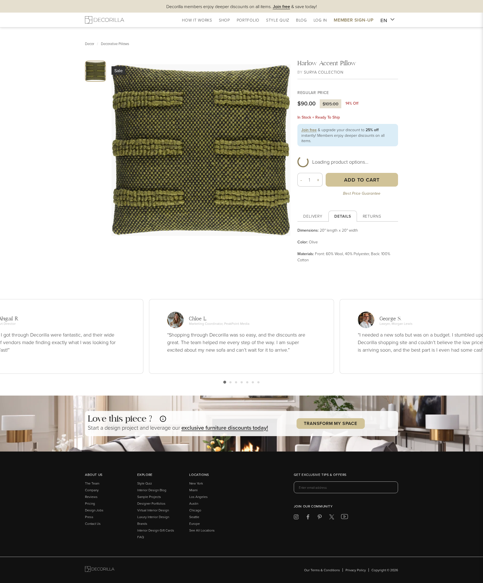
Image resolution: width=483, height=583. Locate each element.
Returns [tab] (372, 216)
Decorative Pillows (115, 43)
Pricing (90, 503)
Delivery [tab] (313, 216)
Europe (194, 523)
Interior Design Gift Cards (155, 530)
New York (196, 483)
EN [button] (383, 20)
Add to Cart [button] (362, 179)
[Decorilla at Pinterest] (319, 518)
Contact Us (93, 523)
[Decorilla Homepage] (104, 20)
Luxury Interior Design (153, 516)
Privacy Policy (355, 570)
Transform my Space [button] (330, 423)
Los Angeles (198, 496)
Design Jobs (94, 510)
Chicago (195, 510)
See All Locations (202, 530)
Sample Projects (149, 496)
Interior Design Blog (151, 490)
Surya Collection (323, 72)
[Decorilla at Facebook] (308, 518)
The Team (92, 483)
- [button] (301, 180)
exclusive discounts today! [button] (224, 428)
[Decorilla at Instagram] (296, 518)
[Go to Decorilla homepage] (99, 570)
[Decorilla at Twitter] (331, 518)
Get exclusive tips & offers (320, 475)
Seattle (194, 516)
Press (89, 516)
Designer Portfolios (151, 503)
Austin (193, 503)
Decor (89, 43)
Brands (142, 523)
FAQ (140, 537)
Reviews (91, 496)
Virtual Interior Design (153, 510)
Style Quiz (144, 483)
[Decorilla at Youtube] (344, 518)
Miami (193, 490)
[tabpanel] (347, 245)
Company (92, 490)
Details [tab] (342, 216)
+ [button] (318, 180)
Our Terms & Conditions (322, 570)
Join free (309, 130)
